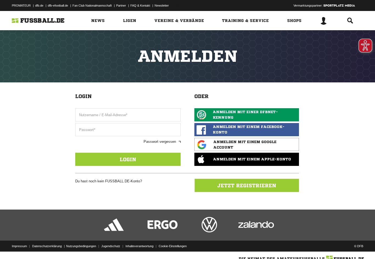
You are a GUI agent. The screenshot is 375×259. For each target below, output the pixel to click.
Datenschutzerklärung (47, 246)
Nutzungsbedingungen (81, 246)
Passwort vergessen (160, 142)
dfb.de (39, 5)
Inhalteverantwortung (139, 246)
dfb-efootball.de (58, 5)
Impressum (19, 246)
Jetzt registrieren (246, 185)
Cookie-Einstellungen (173, 246)
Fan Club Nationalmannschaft (92, 5)
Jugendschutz (110, 246)
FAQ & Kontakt (140, 5)
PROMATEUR (21, 5)
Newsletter (162, 5)
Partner (121, 5)
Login (128, 159)
